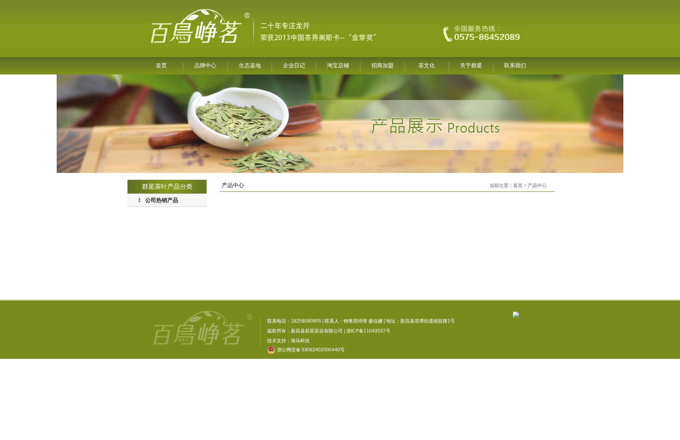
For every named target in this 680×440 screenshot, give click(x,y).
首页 (161, 66)
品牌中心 (205, 66)
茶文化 (426, 66)
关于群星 (471, 66)
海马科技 (300, 340)
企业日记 (294, 66)
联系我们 (515, 66)
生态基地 (250, 66)
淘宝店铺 (338, 66)
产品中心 (537, 185)
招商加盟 (382, 66)
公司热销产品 (161, 200)
